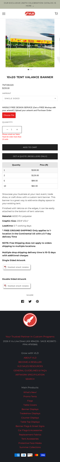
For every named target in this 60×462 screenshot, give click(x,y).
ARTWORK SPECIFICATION (30, 374)
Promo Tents (30, 396)
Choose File (9, 115)
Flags (30, 400)
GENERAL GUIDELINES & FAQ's (30, 370)
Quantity (7, 122)
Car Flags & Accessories (30, 430)
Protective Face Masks (30, 443)
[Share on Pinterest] (37, 301)
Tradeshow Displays (30, 413)
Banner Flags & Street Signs (30, 426)
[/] (30, 13)
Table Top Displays (30, 422)
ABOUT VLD (30, 357)
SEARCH (30, 379)
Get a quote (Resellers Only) (30, 156)
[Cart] (56, 13)
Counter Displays (30, 417)
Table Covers (30, 405)
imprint (6, 93)
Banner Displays (30, 409)
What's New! (30, 392)
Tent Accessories (30, 438)
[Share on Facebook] (22, 301)
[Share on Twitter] (30, 301)
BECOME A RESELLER (30, 362)
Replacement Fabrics (30, 434)
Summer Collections (30, 447)
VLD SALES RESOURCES (30, 366)
